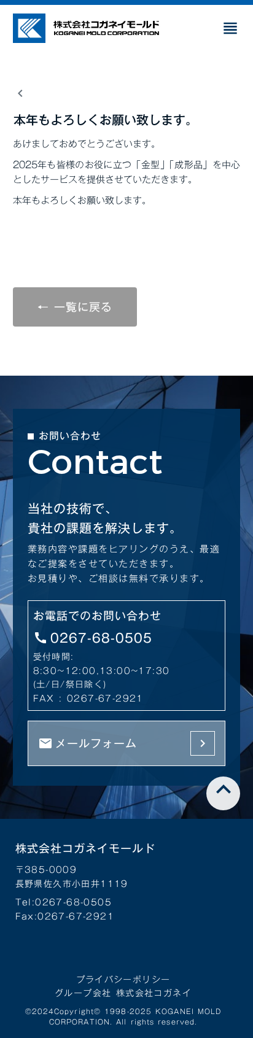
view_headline (230, 28)
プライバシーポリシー (123, 979)
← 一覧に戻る (74, 307)
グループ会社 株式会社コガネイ (123, 993)
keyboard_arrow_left (20, 93)
